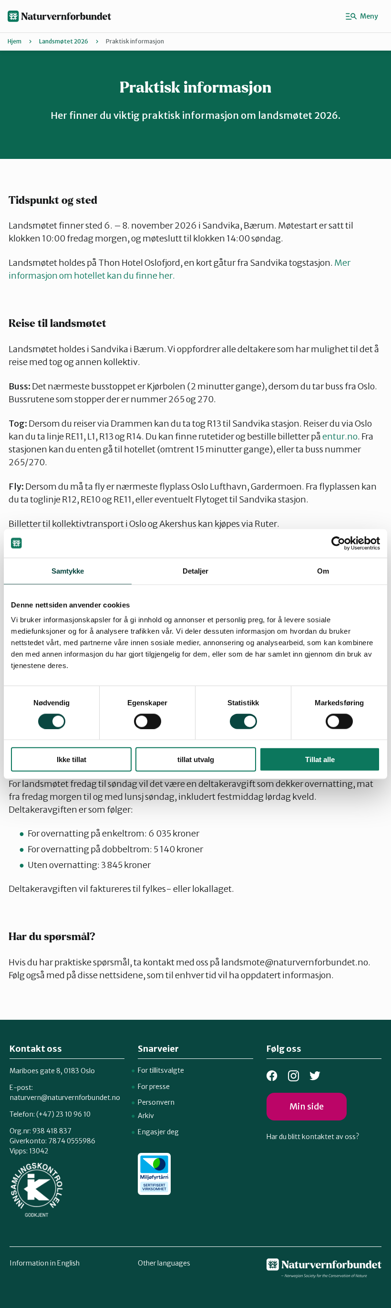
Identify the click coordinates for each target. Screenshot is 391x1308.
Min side (306, 1106)
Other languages (164, 1263)
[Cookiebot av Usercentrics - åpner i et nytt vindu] (338, 543)
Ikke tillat (71, 759)
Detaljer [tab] (196, 570)
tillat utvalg (195, 759)
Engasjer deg (158, 1132)
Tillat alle (320, 759)
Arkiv (146, 1115)
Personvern (156, 1102)
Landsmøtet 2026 (63, 41)
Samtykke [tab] (67, 570)
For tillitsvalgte (161, 1070)
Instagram (293, 1075)
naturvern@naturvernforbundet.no (65, 1097)
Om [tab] (323, 570)
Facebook (272, 1075)
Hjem (14, 41)
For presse (154, 1086)
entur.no (340, 436)
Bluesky (314, 1075)
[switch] (147, 721)
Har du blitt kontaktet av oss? (313, 1136)
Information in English (45, 1263)
